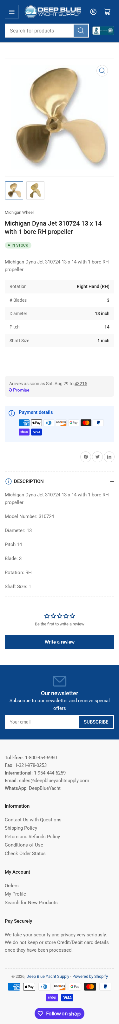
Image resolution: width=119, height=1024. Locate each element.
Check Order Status (25, 853)
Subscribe (96, 722)
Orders (12, 886)
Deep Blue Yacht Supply (47, 976)
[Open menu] (12, 12)
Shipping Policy (21, 828)
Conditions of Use (24, 845)
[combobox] (47, 31)
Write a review (60, 642)
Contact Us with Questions (33, 820)
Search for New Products (31, 902)
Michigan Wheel (19, 212)
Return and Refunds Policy (32, 837)
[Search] (81, 30)
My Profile (15, 894)
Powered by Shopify (90, 976)
